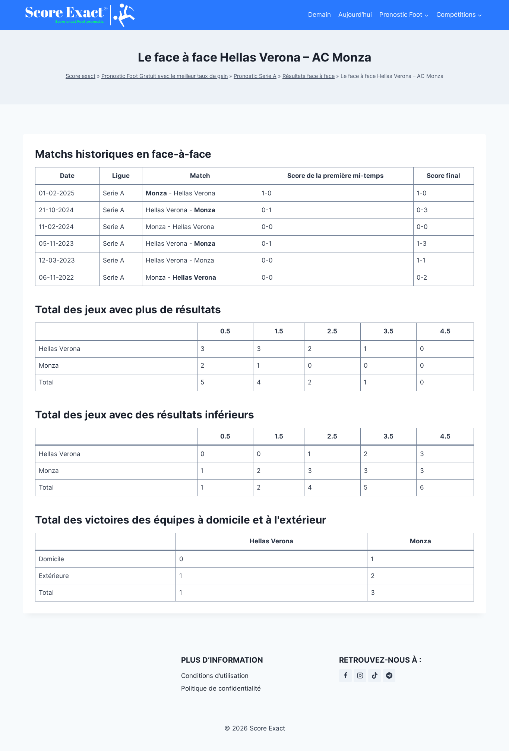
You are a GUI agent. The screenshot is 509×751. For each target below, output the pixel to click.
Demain (319, 14)
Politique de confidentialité (221, 688)
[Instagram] (360, 675)
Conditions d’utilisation (215, 675)
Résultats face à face (308, 76)
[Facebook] (345, 675)
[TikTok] (374, 675)
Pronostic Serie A (255, 76)
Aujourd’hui (355, 14)
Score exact (80, 76)
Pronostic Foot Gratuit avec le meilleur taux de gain (164, 76)
